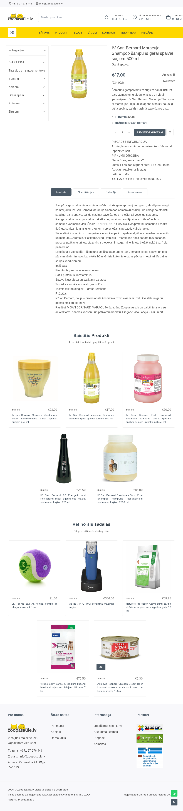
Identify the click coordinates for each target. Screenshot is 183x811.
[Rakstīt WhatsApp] (174, 793)
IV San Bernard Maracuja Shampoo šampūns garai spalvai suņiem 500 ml (91, 417)
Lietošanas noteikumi (108, 725)
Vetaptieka (128, 32)
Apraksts (61, 192)
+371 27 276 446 (31, 750)
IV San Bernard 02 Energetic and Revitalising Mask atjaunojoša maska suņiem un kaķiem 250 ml (63, 499)
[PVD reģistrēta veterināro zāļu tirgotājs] (150, 756)
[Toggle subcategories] (43, 62)
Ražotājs (111, 192)
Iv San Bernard (137, 122)
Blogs (78, 32)
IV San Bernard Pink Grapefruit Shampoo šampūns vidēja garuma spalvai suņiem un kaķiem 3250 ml (148, 418)
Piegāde (147, 32)
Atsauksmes (135, 192)
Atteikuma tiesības (134, 169)
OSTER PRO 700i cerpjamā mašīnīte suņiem (91, 605)
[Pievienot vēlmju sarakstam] (170, 132)
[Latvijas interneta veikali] (150, 738)
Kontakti (108, 32)
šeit (127, 151)
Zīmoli (92, 32)
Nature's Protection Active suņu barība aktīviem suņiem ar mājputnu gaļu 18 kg (148, 607)
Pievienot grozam (150, 132)
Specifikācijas (86, 192)
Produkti (61, 32)
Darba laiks (58, 737)
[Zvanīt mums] (174, 802)
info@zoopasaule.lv (32, 756)
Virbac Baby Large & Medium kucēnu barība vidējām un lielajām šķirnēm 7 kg (63, 687)
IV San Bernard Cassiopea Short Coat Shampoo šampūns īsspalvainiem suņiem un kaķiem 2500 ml (120, 499)
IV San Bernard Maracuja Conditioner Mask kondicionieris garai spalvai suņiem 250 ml (34, 418)
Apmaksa (100, 744)
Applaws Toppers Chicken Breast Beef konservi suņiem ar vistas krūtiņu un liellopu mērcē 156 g (120, 687)
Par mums (57, 725)
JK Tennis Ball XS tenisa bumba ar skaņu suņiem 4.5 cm (34, 605)
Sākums (44, 32)
